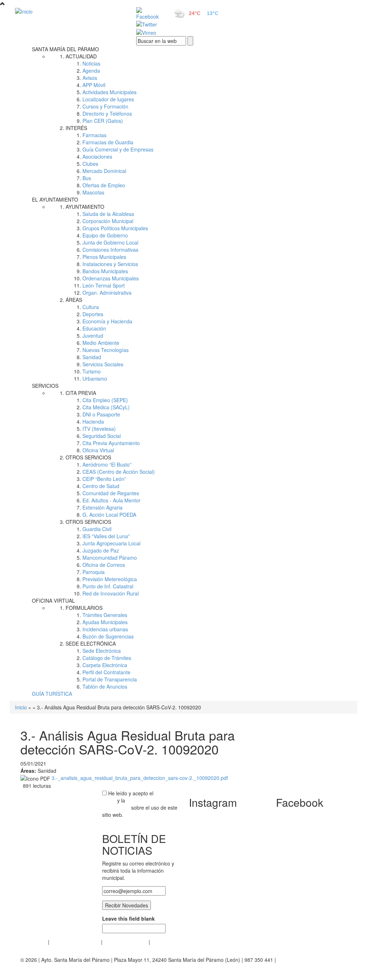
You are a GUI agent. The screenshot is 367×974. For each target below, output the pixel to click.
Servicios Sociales (102, 364)
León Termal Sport (103, 285)
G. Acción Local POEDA (109, 514)
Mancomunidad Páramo (109, 557)
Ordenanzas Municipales (110, 278)
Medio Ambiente (100, 342)
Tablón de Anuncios (104, 686)
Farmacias (94, 135)
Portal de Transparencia (109, 679)
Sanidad (91, 357)
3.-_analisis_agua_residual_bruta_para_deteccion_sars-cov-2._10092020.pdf (140, 777)
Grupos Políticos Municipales (115, 228)
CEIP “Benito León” (104, 478)
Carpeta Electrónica (104, 665)
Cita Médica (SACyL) (106, 407)
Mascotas (93, 192)
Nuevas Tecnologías (105, 349)
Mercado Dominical (104, 170)
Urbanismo (94, 378)
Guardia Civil (96, 528)
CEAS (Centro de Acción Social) (118, 471)
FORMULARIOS (84, 607)
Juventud (92, 335)
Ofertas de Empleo (103, 185)
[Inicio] (67, 11)
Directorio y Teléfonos (107, 113)
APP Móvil (93, 84)
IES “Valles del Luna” (106, 536)
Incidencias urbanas (105, 629)
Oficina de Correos (103, 564)
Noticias (91, 63)
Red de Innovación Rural (110, 593)
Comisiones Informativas (110, 249)
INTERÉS (76, 127)
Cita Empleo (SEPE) (105, 400)
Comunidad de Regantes (110, 493)
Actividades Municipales (109, 92)
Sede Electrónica (101, 650)
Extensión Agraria (102, 507)
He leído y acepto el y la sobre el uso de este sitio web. (139, 804)
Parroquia (93, 571)
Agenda (91, 70)
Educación (94, 328)
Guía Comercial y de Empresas (117, 149)
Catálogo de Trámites (106, 657)
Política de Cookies (125, 941)
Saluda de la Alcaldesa (108, 213)
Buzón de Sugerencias (108, 636)
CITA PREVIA (81, 392)
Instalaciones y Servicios (110, 263)
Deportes (92, 314)
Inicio (21, 707)
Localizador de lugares (108, 99)
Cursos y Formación (105, 106)
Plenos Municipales (104, 256)
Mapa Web (164, 941)
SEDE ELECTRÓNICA (91, 643)
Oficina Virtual (98, 450)
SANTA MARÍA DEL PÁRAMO (65, 49)
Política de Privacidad (75, 941)
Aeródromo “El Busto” (107, 464)
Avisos (89, 77)
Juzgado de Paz (100, 550)
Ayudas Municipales (105, 622)
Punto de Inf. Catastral (107, 586)
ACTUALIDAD (81, 56)
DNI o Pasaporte (101, 414)
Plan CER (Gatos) (102, 120)
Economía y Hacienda (107, 321)
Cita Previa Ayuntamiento (111, 443)
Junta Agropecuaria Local (111, 543)
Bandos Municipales (105, 271)
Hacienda (93, 421)
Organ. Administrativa (107, 292)
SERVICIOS (45, 385)
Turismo (91, 371)
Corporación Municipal (107, 221)
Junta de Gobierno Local (110, 242)
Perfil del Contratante (106, 672)
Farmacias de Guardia (107, 142)
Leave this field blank (128, 918)
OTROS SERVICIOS (88, 457)
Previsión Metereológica (109, 579)
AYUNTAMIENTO (85, 206)
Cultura (90, 306)
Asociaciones (97, 156)
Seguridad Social (101, 435)
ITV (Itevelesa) (99, 428)
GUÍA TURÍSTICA (52, 693)
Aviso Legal (33, 941)
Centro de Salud (100, 486)
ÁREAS (74, 299)
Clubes (90, 163)
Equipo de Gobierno (105, 235)
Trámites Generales (104, 614)
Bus (86, 178)
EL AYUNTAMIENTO (55, 199)
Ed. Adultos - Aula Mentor (111, 500)
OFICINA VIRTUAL (53, 600)
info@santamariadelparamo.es (55, 966)
